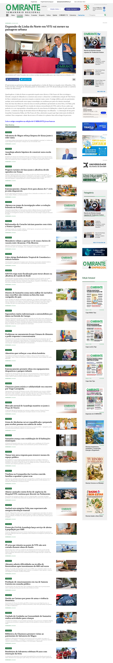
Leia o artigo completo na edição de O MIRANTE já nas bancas (30, 121)
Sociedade (8, 23)
